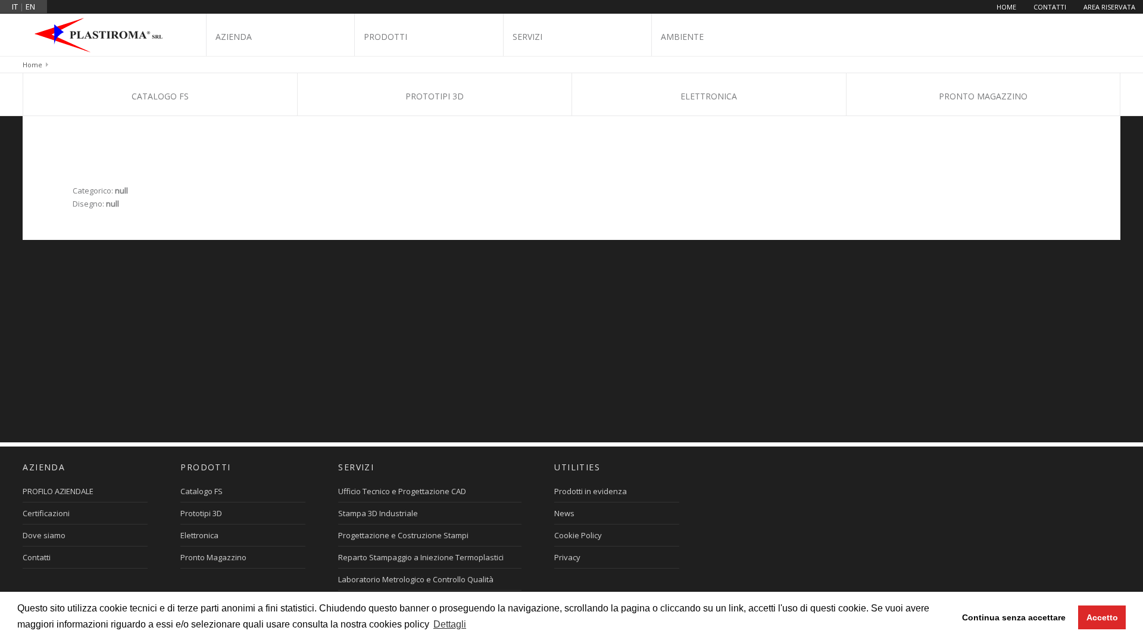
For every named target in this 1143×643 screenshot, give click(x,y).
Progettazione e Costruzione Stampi (403, 535)
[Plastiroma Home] (103, 34)
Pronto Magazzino (983, 96)
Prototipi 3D (434, 96)
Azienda (234, 36)
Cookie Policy (578, 535)
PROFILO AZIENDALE (58, 491)
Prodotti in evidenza (590, 491)
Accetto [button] (1102, 617)
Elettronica (708, 96)
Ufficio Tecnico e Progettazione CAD (402, 491)
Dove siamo (44, 535)
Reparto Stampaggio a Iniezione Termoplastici (421, 557)
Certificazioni (46, 513)
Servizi (527, 36)
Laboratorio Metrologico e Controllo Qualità (416, 579)
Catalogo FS (160, 96)
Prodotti (385, 36)
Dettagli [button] (449, 624)
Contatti (1049, 6)
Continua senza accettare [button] (1014, 617)
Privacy (567, 557)
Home (1006, 6)
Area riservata (1109, 6)
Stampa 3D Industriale (378, 513)
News (564, 513)
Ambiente (682, 36)
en (30, 6)
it (15, 6)
